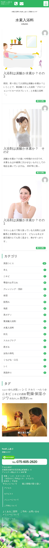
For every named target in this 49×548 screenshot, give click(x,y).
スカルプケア (23, 340)
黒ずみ (23, 347)
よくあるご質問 (10, 511)
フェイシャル (9, 519)
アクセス (7, 488)
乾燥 (30, 393)
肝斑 (31, 398)
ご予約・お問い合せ (29, 511)
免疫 (23, 308)
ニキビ (23, 276)
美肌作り (23, 373)
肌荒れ (23, 302)
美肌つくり (23, 263)
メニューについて (11, 500)
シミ (23, 366)
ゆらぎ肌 (13, 389)
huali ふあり (6, 3)
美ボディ (23, 315)
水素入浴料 (23, 328)
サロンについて (10, 484)
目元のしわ (14, 399)
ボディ (7, 524)
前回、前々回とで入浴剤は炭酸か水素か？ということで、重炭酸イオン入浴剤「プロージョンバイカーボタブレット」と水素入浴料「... (24, 83)
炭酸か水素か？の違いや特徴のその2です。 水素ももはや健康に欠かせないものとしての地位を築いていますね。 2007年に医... (24, 157)
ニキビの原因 (19, 394)
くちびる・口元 (23, 360)
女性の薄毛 (23, 353)
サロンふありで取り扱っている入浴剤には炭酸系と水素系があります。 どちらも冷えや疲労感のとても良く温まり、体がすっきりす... (24, 230)
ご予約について (10, 506)
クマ (19, 390)
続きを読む (41, 101)
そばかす (5, 390)
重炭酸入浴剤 (23, 321)
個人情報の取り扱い (31, 484)
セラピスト (8, 494)
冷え (23, 270)
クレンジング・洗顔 (23, 289)
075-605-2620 (26, 462)
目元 (23, 334)
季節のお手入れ (23, 282)
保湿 (23, 295)
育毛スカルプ (9, 530)
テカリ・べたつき (37, 389)
